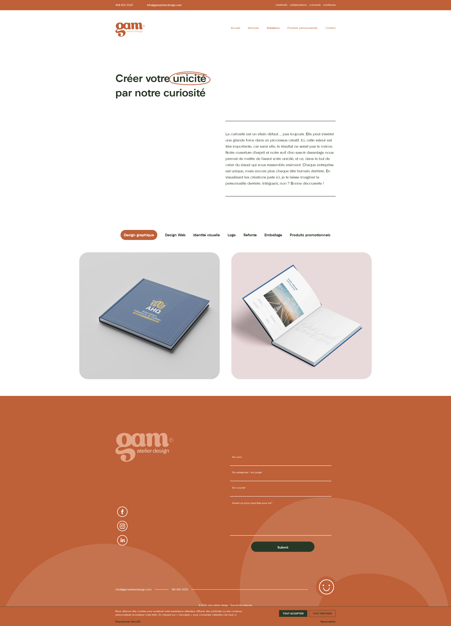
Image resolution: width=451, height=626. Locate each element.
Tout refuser (322, 613)
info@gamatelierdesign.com (164, 5)
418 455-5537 (124, 5)
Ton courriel (238, 487)
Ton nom (237, 457)
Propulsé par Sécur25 (127, 621)
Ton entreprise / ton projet (247, 472)
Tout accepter (293, 613)
